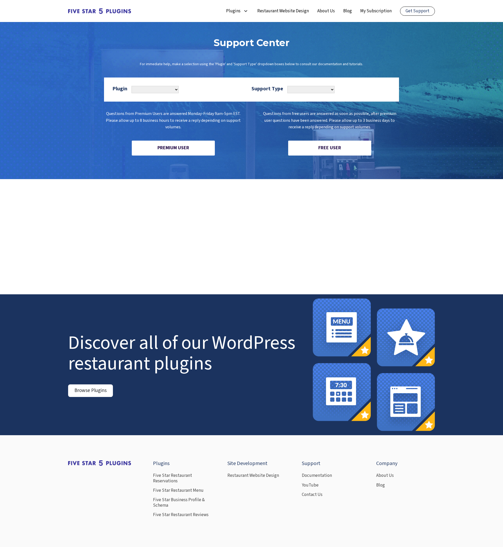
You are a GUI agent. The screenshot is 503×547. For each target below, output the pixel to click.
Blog (347, 11)
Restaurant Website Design (283, 11)
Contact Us (312, 494)
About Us (326, 11)
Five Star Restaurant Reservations (172, 478)
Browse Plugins (90, 390)
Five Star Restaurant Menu (178, 490)
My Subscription (376, 11)
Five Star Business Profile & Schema (179, 502)
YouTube (310, 485)
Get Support (417, 11)
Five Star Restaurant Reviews (181, 514)
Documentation (317, 475)
